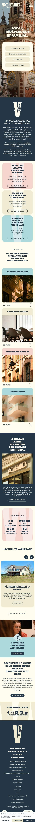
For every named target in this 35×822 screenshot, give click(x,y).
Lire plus (17, 603)
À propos (17, 777)
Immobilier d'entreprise (17, 764)
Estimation (18, 59)
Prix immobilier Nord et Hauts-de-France (17, 774)
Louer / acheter (18, 65)
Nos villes (17, 790)
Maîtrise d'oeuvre (17, 770)
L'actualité (17, 787)
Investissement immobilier (17, 767)
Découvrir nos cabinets (17, 499)
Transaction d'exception (17, 761)
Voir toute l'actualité (17, 613)
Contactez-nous (17, 695)
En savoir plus (17, 186)
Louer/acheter (17, 757)
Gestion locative (18, 48)
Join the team (17, 653)
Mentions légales (17, 799)
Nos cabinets (17, 783)
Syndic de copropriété (18, 54)
